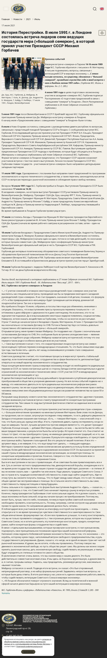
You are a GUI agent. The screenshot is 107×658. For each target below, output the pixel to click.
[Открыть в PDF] (102, 33)
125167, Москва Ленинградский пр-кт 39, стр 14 (18, 628)
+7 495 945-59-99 (14, 635)
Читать (6, 593)
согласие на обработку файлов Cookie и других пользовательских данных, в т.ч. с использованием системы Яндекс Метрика (27, 641)
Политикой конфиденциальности (29, 646)
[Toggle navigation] (6, 9)
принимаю (28, 652)
